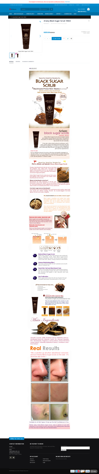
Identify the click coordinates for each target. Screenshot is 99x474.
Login (44, 462)
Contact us (32, 460)
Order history (46, 458)
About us (32, 458)
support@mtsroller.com (14, 451)
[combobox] (36, 9)
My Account (32, 462)
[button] (40, 23)
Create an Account (85, 4)
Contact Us (71, 4)
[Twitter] (13, 457)
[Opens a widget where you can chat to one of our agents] (94, 471)
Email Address (64, 446)
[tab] (12, 62)
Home (9, 16)
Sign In (77, 4)
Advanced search (47, 460)
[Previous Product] (89, 21)
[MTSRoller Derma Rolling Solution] (13, 9)
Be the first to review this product (59, 23)
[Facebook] (10, 457)
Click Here (67, 1)
